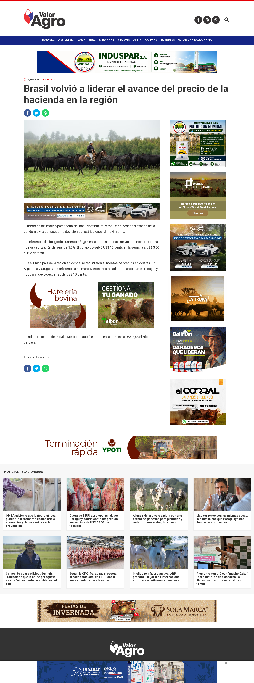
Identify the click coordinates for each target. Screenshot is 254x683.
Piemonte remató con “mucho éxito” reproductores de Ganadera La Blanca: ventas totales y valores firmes (222, 579)
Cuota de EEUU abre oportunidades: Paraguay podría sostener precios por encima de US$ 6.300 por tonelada (94, 521)
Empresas (167, 40)
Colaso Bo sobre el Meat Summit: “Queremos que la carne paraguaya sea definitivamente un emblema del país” (31, 579)
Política (151, 40)
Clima (137, 40)
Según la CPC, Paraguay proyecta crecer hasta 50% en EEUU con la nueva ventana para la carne (93, 577)
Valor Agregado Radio (195, 40)
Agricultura (86, 40)
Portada (48, 40)
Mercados (106, 40)
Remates (124, 40)
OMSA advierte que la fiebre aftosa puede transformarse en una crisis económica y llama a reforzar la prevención (31, 521)
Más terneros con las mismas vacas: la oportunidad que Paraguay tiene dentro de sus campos (222, 519)
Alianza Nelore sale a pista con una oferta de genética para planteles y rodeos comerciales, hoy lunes (157, 519)
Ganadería (66, 40)
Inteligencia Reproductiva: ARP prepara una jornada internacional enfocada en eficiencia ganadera (156, 577)
